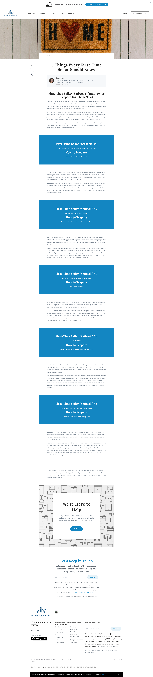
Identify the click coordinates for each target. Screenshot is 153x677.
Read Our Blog (59, 643)
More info (103, 674)
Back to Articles (54, 56)
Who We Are (30, 13)
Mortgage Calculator (76, 640)
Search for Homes (68, 13)
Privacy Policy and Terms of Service (85, 592)
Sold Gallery (73, 643)
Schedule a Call (74, 637)
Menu (125, 13)
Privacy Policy (118, 659)
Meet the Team (59, 630)
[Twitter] (35, 631)
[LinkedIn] (38, 631)
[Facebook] (32, 631)
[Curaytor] (39, 640)
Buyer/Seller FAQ (47, 13)
